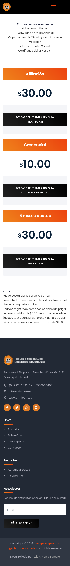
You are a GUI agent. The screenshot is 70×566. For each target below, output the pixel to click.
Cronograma (16, 441)
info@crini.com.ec (21, 391)
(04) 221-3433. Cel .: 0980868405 (30, 385)
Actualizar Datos (19, 470)
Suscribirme (23, 523)
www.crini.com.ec (20, 398)
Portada (13, 429)
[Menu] (53, 7)
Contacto (14, 448)
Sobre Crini (15, 435)
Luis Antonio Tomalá (46, 557)
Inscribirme (15, 476)
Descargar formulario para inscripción (35, 119)
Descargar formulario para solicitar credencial (35, 190)
